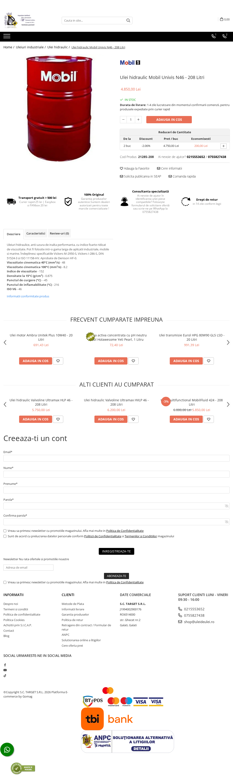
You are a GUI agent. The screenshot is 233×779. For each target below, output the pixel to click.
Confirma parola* (15, 515)
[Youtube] (4, 670)
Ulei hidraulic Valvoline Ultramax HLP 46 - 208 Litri (41, 402)
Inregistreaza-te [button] (116, 551)
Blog (6, 636)
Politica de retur (72, 620)
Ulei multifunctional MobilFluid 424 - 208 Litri (192, 402)
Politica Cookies (14, 620)
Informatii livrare (73, 609)
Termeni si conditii (15, 609)
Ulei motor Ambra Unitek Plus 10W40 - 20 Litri (41, 337)
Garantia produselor (75, 614)
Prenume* (10, 484)
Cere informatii (171, 168)
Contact (8, 631)
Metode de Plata (73, 604)
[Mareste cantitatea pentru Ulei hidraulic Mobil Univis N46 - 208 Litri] (138, 119)
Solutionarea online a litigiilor (81, 640)
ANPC (65, 635)
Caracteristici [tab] (35, 233)
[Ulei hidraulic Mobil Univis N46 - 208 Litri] (58, 107)
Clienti (68, 594)
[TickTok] (4, 675)
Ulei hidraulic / (59, 47)
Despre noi (10, 604)
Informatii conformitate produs (28, 296)
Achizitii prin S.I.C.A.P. (17, 625)
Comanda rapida (184, 176)
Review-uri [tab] (59, 233)
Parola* (8, 500)
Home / (9, 47)
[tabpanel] (58, 107)
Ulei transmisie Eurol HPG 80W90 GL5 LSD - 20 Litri (192, 337)
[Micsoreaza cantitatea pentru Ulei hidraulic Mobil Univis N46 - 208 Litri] (123, 119)
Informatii (13, 594)
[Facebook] (4, 665)
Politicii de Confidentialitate (102, 536)
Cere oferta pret (72, 645)
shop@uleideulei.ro (198, 621)
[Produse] (7, 37)
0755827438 (194, 615)
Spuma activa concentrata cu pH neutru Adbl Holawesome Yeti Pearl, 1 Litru (116, 337)
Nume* (8, 468)
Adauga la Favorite (136, 168)
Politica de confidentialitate (21, 614)
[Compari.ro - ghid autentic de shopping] (22, 768)
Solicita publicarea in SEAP (142, 176)
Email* (7, 452)
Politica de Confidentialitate (125, 531)
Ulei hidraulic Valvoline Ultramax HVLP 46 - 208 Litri (116, 402)
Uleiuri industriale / (31, 47)
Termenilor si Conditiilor (141, 536)
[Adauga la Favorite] (58, 361)
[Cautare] (128, 20)
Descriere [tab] (13, 234)
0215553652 (194, 609)
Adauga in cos (169, 119)
